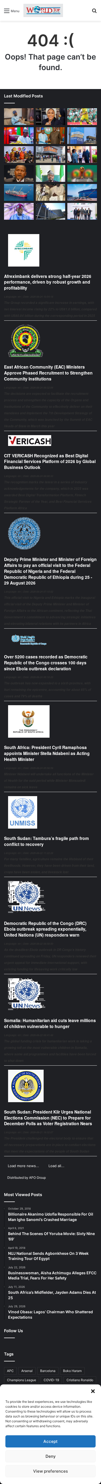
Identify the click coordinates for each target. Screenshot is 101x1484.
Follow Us (13, 1330)
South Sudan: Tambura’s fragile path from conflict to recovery (46, 841)
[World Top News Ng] (43, 10)
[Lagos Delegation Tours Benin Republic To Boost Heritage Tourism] (82, 154)
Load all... (56, 1166)
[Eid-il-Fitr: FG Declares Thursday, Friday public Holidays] (50, 173)
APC (10, 1371)
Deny (51, 1456)
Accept (50, 1441)
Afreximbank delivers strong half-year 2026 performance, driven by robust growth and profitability (47, 282)
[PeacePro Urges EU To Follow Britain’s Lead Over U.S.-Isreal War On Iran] (50, 211)
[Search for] (94, 12)
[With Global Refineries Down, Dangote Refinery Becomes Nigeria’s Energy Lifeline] (82, 192)
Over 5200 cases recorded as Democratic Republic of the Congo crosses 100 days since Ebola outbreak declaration (46, 663)
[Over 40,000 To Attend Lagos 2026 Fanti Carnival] (19, 154)
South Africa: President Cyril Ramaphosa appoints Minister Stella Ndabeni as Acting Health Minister (47, 753)
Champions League (21, 1380)
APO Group (37, 1178)
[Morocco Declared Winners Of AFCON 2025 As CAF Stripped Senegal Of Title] (82, 173)
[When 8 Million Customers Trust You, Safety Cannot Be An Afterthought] (82, 135)
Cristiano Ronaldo (80, 1380)
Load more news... (23, 1166)
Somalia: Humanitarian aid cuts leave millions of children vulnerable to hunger (50, 1023)
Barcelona (47, 1371)
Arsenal (27, 1371)
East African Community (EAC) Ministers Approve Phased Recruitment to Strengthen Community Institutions (48, 373)
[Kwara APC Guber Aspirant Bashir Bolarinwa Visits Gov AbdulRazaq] (50, 135)
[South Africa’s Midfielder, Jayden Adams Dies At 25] (82, 116)
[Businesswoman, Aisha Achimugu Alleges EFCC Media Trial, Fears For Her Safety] (50, 116)
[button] (93, 1391)
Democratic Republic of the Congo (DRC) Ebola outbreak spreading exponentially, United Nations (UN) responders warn (45, 929)
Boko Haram (72, 1371)
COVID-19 (51, 1380)
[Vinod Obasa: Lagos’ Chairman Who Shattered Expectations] (19, 116)
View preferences (50, 1471)
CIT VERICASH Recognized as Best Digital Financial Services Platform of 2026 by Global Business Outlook (50, 461)
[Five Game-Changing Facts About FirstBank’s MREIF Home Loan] (82, 211)
